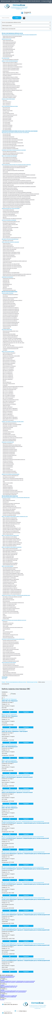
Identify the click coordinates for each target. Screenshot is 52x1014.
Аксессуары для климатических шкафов (11, 81)
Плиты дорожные (6, 163)
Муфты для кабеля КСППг (8, 561)
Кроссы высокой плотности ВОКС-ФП (10, 297)
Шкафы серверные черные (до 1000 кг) (10, 77)
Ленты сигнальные (6, 236)
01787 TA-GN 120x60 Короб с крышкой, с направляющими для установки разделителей (26, 914)
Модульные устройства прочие (9, 668)
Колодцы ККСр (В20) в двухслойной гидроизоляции (13, 139)
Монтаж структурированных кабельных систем (12, 33)
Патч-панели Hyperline (7, 129)
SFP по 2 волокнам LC (7, 101)
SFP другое (5, 100)
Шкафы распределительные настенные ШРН (11, 653)
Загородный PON (6, 332)
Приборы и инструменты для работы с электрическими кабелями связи (16, 595)
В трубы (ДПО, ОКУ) (6, 344)
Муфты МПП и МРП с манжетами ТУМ (10, 554)
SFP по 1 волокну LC (7, 104)
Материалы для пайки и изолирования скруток (12, 507)
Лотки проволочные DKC (8, 47)
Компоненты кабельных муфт (8, 583)
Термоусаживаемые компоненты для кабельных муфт (13, 574)
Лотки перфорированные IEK (8, 55)
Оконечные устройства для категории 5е (11, 643)
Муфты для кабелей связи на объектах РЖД (10, 535)
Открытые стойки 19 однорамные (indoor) (11, 68)
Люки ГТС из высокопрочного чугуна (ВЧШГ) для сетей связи (15, 176)
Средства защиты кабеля (8, 230)
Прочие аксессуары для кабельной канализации (12, 218)
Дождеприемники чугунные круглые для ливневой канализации (15, 166)
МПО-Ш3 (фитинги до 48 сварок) (9, 363)
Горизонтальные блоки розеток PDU (10, 114)
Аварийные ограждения (7, 228)
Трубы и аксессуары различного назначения (10, 241)
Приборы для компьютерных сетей (9, 604)
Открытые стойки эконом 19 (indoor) (10, 65)
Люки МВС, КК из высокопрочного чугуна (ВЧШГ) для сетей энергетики (16, 196)
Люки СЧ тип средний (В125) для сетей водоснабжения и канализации (16, 201)
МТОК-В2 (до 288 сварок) (7, 406)
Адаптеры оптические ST (7, 456)
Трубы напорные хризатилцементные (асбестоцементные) (14, 275)
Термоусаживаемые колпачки (8, 510)
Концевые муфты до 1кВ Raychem (9, 577)
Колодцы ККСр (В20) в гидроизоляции (10, 138)
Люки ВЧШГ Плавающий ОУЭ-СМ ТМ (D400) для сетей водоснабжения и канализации (19, 186)
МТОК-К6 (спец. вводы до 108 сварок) (10, 387)
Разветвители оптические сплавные (10, 450)
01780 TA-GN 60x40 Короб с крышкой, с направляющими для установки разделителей (25, 823)
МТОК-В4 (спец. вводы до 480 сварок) (10, 417)
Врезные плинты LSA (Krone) (8, 644)
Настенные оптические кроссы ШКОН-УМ (11, 309)
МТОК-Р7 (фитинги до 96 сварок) (9, 352)
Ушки (4, 481)
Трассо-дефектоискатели (8, 598)
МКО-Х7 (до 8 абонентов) (7, 364)
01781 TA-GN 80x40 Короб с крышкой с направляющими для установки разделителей (25, 838)
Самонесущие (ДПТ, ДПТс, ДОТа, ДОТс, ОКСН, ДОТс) (13, 341)
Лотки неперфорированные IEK (9, 49)
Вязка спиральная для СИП (8, 636)
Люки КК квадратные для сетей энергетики (11, 179)
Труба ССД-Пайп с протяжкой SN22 (9, 249)
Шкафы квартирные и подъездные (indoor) (11, 78)
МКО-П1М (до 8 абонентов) (8, 377)
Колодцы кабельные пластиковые (9, 151)
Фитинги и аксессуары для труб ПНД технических (12, 266)
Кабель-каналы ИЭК (7, 53)
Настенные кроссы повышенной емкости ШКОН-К (12, 300)
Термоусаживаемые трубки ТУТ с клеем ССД (11, 571)
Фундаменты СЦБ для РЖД (8, 240)
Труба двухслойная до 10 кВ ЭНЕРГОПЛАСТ (11, 272)
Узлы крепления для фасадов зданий (10, 490)
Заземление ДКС (6, 279)
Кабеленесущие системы (6, 39)
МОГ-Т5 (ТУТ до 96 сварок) (8, 398)
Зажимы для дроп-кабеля (8, 482)
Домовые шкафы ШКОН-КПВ (8, 301)
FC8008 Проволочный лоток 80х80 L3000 (8, 996)
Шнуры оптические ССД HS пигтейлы (10, 472)
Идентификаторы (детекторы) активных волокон (12, 437)
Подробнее (26, 712)
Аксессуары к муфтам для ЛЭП (9, 383)
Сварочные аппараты (7, 428)
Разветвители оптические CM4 (9, 452)
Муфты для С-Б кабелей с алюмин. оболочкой (12, 544)
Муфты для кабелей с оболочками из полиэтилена (11, 547)
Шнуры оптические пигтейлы (8, 463)
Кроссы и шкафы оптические (7, 293)
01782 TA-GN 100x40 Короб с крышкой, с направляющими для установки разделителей (26, 853)
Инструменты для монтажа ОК (9, 477)
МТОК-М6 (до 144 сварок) (8, 412)
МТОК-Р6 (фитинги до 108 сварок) (9, 366)
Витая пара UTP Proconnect (8, 116)
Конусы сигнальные (6, 231)
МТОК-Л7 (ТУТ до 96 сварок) (8, 415)
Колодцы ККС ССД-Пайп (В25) (8, 136)
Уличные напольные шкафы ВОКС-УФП (10, 312)
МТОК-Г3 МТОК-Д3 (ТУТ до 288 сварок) (10, 409)
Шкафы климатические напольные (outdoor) (11, 85)
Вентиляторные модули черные (9, 84)
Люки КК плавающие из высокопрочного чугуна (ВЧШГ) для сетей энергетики (18, 183)
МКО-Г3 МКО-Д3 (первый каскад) (9, 401)
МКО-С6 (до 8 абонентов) (7, 354)
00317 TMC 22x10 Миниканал (10, 762)
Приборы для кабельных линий (9, 609)
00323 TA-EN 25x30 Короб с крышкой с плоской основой (17, 777)
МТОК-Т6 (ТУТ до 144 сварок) (8, 367)
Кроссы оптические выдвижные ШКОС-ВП (11, 322)
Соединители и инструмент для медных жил (11, 503)
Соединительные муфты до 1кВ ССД (10, 582)
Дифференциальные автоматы (9, 669)
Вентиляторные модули (7, 91)
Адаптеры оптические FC (7, 458)
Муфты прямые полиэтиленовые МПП (10, 548)
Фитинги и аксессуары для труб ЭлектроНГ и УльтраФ (13, 247)
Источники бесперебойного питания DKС (11, 59)
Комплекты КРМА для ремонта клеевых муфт (12, 529)
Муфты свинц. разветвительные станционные (12, 522)
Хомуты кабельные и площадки (9, 500)
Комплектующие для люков (8, 185)
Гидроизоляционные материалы (9, 147)
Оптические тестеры (7, 433)
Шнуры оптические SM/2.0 (8, 466)
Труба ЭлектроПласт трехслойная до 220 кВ (11, 252)
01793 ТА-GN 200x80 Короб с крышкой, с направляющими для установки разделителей (26, 960)
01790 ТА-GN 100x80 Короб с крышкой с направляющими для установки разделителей (25, 945)
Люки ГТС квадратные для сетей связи (10, 189)
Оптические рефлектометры (8, 431)
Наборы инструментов (7, 617)
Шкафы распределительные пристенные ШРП (11, 655)
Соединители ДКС (6, 282)
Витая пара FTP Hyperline (7, 126)
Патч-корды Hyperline (7, 128)
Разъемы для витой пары (8, 110)
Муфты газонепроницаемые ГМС (9, 526)
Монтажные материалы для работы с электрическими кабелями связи (16, 497)
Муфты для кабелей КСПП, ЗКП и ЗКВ (10, 560)
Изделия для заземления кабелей (9, 515)
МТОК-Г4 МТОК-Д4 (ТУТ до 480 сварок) (10, 418)
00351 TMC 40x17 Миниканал (10, 807)
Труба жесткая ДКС (6, 269)
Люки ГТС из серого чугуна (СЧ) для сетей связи (12, 206)
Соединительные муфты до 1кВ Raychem (10, 576)
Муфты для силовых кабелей (7, 566)
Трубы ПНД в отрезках (7, 262)
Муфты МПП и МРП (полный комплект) (10, 552)
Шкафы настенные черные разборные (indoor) (12, 74)
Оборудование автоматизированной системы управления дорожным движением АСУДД (19, 34)
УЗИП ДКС (5, 287)
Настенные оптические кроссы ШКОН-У (10, 294)
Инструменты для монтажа (8, 623)
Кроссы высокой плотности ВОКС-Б (10, 317)
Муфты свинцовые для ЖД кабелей (10, 536)
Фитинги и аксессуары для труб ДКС (10, 268)
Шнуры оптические (6, 468)
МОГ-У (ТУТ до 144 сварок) (8, 390)
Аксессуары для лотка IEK (8, 50)
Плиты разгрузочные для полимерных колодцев (12, 161)
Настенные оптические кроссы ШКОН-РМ (11, 313)
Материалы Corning (6, 498)
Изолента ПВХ (5, 671)
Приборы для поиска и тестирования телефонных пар (13, 602)
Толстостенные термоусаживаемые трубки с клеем (13, 573)
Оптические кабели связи (7, 329)
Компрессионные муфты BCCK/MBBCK (10, 563)
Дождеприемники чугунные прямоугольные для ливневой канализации (16, 198)
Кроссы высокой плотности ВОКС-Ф (10, 320)
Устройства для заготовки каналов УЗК (11, 212)
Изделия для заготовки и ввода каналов (11, 211)
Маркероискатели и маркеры (8, 599)
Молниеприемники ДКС (7, 284)
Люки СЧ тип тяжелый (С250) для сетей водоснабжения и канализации (16, 202)
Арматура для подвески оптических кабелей (10, 474)
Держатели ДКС (6, 285)
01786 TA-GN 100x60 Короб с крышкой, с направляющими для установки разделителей (26, 899)
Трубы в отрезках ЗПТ (7, 258)
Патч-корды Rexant (6, 122)
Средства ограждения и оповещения (9, 220)
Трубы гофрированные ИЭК (8, 52)
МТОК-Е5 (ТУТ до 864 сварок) (8, 402)
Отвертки (4, 615)
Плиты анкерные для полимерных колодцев (11, 160)
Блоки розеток (6, 71)
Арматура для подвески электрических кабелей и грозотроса (14, 620)
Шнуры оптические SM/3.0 (8, 465)
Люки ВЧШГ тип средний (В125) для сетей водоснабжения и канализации (17, 180)
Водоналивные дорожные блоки (9, 223)
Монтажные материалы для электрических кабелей (13, 674)
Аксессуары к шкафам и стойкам (9, 97)
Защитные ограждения (7, 234)
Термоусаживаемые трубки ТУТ (9, 504)
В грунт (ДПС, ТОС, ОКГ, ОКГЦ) (8, 345)
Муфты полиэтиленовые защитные (9, 545)
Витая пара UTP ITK (6, 107)
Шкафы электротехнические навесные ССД (11, 675)
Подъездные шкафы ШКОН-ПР (9, 306)
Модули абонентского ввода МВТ (9, 647)
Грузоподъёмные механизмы (8, 209)
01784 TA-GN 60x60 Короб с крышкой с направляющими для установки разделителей (25, 868)
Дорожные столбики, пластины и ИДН (10, 224)
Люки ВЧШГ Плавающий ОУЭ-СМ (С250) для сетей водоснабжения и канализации (18, 182)
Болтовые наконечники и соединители (10, 567)
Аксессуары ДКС (6, 281)
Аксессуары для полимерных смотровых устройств (13, 152)
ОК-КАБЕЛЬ (5, 350)
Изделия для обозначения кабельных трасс (11, 221)
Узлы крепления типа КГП (8, 631)
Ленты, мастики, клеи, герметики (9, 509)
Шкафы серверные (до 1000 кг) (9, 82)
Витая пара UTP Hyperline (7, 125)
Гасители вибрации (6, 628)
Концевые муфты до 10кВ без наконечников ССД (12, 590)
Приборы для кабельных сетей (9, 605)
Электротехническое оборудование (9, 662)
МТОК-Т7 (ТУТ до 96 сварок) (8, 369)
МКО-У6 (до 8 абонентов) (7, 371)
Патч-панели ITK (6, 112)
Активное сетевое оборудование (8, 98)
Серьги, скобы (5, 484)
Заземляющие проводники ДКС (9, 278)
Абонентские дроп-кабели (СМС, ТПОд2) (10, 331)
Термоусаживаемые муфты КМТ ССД (10, 564)
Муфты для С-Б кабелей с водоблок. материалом (12, 542)
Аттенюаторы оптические (8, 427)
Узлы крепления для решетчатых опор (10, 493)
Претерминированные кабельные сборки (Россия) (12, 446)
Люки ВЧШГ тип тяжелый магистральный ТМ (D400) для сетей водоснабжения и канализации (21, 193)
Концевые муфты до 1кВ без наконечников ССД (12, 592)
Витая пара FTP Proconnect (8, 120)
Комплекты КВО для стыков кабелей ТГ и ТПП (12, 528)
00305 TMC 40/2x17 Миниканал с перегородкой (14, 731)
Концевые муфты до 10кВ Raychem (9, 580)
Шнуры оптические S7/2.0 (8, 469)
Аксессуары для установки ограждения (10, 227)
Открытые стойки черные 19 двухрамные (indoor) (12, 63)
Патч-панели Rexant (6, 123)
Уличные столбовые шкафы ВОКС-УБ (10, 336)
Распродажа (4, 677)
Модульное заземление (7, 288)
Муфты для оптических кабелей (8, 351)
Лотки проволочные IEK (7, 56)
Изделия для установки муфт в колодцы (11, 399)
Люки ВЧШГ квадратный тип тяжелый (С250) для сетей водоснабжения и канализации (19, 177)
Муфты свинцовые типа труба (8, 525)
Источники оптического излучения (9, 436)
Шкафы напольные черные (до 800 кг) (10, 62)
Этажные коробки (6, 328)
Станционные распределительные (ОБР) (10, 348)
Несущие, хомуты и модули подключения (11, 649)
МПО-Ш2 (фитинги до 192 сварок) (9, 361)
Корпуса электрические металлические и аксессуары (13, 666)
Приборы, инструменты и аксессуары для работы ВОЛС (13, 421)
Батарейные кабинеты (7, 75)
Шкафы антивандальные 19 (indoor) (10, 95)
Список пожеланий (6, 1)
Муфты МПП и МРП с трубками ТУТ (9, 551)
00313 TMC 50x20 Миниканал (10, 746)
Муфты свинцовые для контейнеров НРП (11, 531)
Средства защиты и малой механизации (10, 611)
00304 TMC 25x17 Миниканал (10, 716)
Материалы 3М (6, 501)
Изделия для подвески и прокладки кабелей (11, 513)
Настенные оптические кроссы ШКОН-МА (11, 310)
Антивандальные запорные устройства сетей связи (13, 205)
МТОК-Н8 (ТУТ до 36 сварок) (8, 420)
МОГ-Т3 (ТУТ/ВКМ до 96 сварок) (9, 395)
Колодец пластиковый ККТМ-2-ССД (7, 977)
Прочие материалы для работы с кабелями (11, 512)
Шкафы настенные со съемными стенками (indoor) (12, 90)
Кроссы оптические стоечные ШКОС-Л (10, 316)
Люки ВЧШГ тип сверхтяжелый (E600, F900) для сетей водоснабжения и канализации (19, 195)
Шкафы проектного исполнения (9, 37)
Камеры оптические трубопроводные (10, 154)
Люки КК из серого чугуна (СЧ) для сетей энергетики (13, 190)
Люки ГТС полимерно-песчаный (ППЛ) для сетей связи (13, 170)
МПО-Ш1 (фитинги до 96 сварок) (9, 360)
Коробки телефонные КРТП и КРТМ (9, 640)
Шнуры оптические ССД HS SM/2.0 (9, 471)
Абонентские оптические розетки (9, 304)
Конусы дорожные (6, 233)
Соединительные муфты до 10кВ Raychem (11, 579)
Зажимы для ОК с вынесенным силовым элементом (13, 478)
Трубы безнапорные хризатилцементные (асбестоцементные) (15, 260)
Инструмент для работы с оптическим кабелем (12, 338)
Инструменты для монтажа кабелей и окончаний (12, 596)
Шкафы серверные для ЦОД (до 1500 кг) (10, 72)
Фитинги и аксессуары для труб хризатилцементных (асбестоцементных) (17, 274)
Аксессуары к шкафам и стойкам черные (11, 79)
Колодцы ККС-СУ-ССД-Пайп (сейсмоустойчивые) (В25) (13, 145)
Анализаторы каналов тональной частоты (11, 608)
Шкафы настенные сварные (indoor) (10, 88)
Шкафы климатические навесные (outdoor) (11, 87)
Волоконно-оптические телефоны (9, 439)
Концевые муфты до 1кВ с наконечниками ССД (12, 593)
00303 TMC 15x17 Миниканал (10, 700)
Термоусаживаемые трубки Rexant (9, 672)
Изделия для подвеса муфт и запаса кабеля (11, 355)
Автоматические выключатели (9, 663)
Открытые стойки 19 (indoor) (8, 298)
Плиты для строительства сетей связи (9, 155)
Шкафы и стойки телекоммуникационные (10, 60)
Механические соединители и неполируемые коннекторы (14, 459)
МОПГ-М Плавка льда (7, 382)
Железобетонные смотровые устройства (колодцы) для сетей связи (15, 132)
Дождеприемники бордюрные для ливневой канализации (14, 167)
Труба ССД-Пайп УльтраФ (8, 244)
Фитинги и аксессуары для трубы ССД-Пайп (11, 263)
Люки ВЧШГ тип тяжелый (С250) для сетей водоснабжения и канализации (17, 192)
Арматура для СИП (6, 633)
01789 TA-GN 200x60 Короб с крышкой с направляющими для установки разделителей (25, 930)
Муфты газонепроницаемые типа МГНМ (10, 558)
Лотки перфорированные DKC (9, 44)
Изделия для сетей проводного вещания (11, 642)
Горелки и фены (6, 618)
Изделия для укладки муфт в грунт (9, 389)
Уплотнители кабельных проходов (9, 586)
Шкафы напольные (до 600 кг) (8, 94)
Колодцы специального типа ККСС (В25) (10, 148)
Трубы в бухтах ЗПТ (6, 259)
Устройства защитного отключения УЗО (11, 665)
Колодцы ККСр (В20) (7, 133)
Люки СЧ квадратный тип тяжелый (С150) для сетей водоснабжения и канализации (19, 174)
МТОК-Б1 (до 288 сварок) (7, 414)
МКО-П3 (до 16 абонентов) (8, 376)
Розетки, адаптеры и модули (8, 113)
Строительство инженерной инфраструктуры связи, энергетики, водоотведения (19, 130)
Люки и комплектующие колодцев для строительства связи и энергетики (16, 164)
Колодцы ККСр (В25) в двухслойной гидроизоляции (13, 142)
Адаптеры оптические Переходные (9, 455)
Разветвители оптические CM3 (9, 453)
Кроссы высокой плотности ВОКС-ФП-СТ (11, 319)
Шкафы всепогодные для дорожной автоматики (12, 36)
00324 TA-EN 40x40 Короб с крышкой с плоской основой (17, 792)
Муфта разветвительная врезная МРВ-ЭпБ (11, 538)
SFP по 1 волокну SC (7, 103)
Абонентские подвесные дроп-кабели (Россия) (12, 444)
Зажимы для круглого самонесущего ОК (10, 475)
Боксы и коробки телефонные (8, 652)
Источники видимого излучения (9, 434)
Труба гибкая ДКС (6, 271)
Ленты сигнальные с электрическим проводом (12, 237)
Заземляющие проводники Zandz (9, 290)
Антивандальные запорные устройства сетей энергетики (14, 173)
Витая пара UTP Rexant (7, 117)
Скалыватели (5, 430)
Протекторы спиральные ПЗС (8, 637)
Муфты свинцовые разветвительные (10, 520)
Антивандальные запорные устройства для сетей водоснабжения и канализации (18, 199)
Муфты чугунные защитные (8, 533)
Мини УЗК (4, 217)
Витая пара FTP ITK (6, 109)
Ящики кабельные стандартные (9, 659)
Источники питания (5, 58)
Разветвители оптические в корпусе (10, 449)
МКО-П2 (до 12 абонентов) (8, 374)
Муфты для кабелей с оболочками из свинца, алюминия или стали (15, 516)
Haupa (4, 614)
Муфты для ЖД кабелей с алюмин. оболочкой (12, 539)
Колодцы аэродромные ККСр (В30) (9, 144)
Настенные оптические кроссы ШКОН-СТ (11, 307)
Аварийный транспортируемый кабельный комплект (13, 386)
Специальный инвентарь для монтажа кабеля (11, 208)
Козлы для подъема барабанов (9, 214)
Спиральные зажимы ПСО (8, 488)
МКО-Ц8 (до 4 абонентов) (8, 379)
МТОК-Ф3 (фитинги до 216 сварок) (9, 404)
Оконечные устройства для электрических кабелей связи (13, 639)
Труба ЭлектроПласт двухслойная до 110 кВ (11, 253)
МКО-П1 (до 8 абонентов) (8, 373)
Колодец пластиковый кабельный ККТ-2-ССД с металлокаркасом (13, 991)
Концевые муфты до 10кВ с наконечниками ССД (12, 589)
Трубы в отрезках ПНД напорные (9, 256)
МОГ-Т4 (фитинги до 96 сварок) (9, 396)
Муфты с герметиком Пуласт (8, 555)
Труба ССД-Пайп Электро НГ (8, 246)
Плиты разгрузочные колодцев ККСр (10, 158)
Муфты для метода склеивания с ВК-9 (10, 519)
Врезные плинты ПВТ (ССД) (8, 646)
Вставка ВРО (5, 385)
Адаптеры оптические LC (7, 443)
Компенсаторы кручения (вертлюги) (10, 215)
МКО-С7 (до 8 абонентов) (7, 358)
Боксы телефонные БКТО (8, 650)
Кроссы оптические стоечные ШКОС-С (10, 325)
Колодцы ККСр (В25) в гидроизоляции (10, 141)
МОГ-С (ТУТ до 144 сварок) (8, 392)
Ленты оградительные (7, 225)
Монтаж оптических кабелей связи (9, 291)
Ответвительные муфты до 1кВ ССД (10, 585)
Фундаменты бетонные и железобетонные (10, 239)
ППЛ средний (5, 171)
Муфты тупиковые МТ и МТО (8, 557)
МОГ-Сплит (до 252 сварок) (8, 393)
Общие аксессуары (6, 405)
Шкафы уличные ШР (6, 656)
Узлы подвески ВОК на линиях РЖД (9, 494)
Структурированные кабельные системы (10, 106)
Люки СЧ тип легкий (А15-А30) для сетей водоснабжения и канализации (17, 204)
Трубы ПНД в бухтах (6, 243)
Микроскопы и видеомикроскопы (9, 440)
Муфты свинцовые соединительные (10, 517)
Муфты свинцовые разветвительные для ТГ (11, 523)
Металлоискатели (6, 601)
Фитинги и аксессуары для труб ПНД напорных (12, 265)
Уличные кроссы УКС (7, 326)
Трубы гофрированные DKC (8, 40)
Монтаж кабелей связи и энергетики (10, 496)
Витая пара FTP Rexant (7, 119)
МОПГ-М (4, 380)
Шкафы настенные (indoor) (8, 93)
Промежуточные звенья (7, 485)
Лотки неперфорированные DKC (9, 43)
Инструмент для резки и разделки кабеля (11, 612)
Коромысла (5, 621)
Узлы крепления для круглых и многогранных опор (13, 491)
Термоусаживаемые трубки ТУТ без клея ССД (11, 570)
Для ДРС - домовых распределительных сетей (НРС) (13, 347)
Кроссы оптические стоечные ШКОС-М (10, 323)
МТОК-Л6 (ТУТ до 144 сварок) (8, 357)
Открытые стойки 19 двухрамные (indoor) (11, 69)
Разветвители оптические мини (9, 447)
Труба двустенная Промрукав (8, 250)
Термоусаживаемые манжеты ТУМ (9, 506)
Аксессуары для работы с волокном (10, 425)
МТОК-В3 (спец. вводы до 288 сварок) (10, 408)
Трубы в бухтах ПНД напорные (8, 255)
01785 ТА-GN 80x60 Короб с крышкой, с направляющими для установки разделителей (25, 884)
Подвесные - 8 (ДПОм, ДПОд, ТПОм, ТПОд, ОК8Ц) (12, 339)
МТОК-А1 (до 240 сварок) (8, 411)
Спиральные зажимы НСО (8, 487)
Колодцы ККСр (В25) (7, 135)
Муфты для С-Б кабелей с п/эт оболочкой (11, 541)
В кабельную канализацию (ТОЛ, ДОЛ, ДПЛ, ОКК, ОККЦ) (13, 342)
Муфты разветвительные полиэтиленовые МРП (12, 550)
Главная (3, 682)
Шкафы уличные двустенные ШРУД (9, 658)
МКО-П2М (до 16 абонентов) (8, 370)
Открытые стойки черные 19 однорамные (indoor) (12, 66)
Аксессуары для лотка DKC (8, 46)
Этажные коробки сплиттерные (9, 303)
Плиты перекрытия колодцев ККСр (10, 157)
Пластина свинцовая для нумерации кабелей (11, 532)
